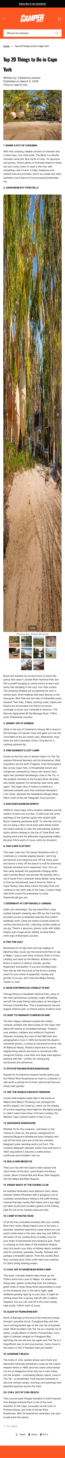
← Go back (10, 1426)
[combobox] (32, 33)
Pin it (45, 1434)
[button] (4, 19)
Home (6, 46)
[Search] (57, 33)
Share (34, 1434)
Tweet (22, 1434)
